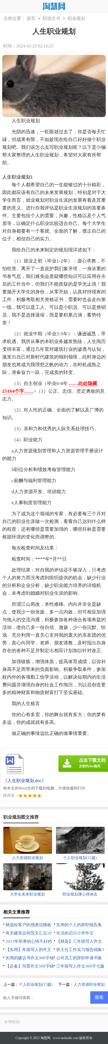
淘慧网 (45, 1038)
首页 (31, 18)
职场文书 (51, 18)
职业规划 (76, 18)
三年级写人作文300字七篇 (80, 966)
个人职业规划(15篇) (36, 984)
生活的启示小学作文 (75, 933)
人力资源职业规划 (89, 984)
